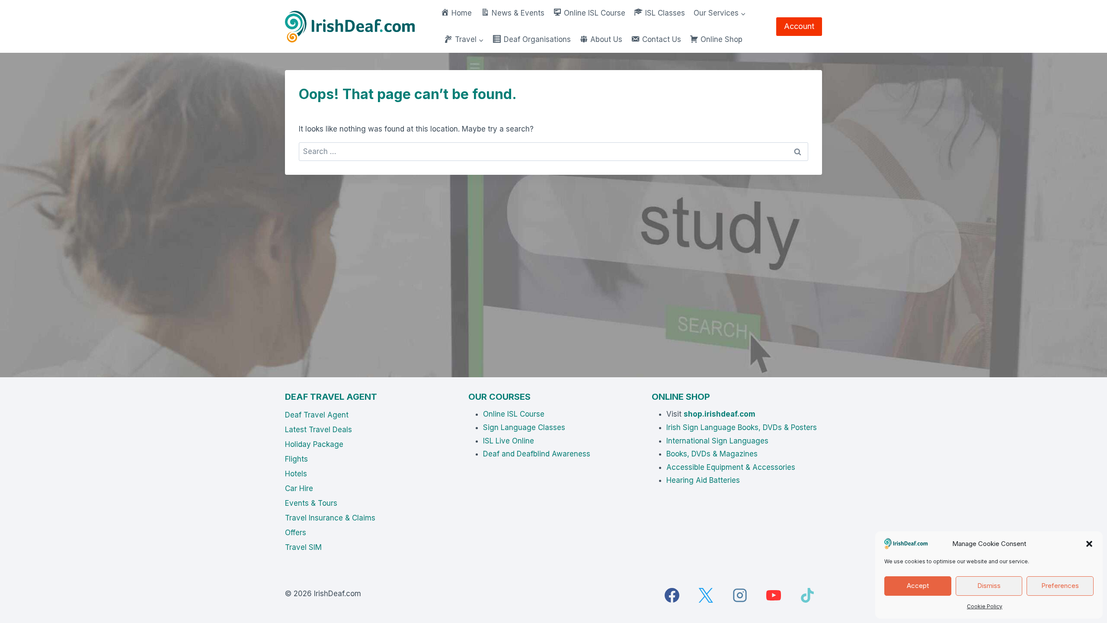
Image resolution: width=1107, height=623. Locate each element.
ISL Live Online (508, 441)
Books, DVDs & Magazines (712, 454)
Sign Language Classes (524, 427)
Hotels (296, 473)
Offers (295, 532)
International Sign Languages (717, 441)
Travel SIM (303, 547)
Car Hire (299, 488)
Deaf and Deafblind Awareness (536, 454)
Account (799, 26)
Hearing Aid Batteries (703, 480)
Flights (296, 459)
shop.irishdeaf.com (719, 414)
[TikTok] (807, 595)
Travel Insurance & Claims (330, 518)
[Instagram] (740, 595)
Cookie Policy (984, 606)
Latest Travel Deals (318, 429)
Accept (918, 585)
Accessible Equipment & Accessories (730, 467)
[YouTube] (773, 595)
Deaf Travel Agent (317, 415)
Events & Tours (311, 503)
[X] (705, 595)
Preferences (1060, 585)
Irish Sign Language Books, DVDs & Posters (741, 427)
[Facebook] (672, 595)
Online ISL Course (513, 414)
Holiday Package (314, 444)
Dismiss (989, 585)
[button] (1089, 544)
